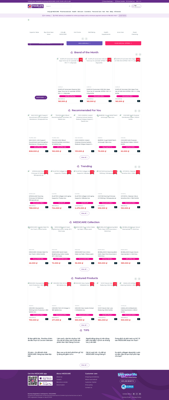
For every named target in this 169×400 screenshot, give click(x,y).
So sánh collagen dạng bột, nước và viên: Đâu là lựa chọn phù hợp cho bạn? (127, 354)
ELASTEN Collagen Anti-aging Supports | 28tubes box (84, 197)
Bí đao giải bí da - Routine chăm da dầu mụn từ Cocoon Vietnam (40, 339)
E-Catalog (47, 15)
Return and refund (91, 379)
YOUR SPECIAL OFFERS (122, 43)
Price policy (89, 385)
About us (59, 377)
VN (140, 1)
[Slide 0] (45, 43)
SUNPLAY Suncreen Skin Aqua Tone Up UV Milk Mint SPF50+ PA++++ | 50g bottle (127, 91)
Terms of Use (126, 397)
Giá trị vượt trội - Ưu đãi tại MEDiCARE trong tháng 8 (96, 353)
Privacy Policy (136, 397)
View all (84, 157)
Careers (59, 379)
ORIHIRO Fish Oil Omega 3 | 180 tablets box (61, 309)
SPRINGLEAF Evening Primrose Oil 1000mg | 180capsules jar (36, 198)
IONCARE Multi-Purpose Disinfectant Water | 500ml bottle (129, 142)
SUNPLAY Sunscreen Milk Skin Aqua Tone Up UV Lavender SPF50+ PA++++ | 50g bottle (99, 91)
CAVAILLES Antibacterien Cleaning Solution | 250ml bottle (129, 310)
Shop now (122, 15)
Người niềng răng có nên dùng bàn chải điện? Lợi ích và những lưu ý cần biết (98, 340)
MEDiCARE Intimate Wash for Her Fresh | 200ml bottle (38, 253)
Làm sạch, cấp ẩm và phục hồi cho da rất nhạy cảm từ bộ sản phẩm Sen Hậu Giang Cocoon (68, 340)
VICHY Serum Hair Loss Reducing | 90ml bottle (105, 309)
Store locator (61, 385)
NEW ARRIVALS (83, 43)
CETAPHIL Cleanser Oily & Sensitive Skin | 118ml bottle (130, 197)
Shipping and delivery (92, 377)
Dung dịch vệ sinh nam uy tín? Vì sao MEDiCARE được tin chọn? (127, 339)
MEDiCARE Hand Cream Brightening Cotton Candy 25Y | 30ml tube (60, 254)
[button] (136, 6)
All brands (117, 11)
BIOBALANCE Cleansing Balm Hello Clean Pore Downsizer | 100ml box (107, 254)
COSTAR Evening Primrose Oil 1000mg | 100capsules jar (107, 197)
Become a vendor (62, 382)
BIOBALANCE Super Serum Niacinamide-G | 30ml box (129, 253)
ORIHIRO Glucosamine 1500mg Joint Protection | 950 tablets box (38, 310)
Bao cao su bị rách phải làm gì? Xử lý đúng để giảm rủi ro (70, 353)
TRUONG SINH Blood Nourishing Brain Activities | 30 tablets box (61, 142)
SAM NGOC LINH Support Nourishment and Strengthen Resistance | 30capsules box (38, 142)
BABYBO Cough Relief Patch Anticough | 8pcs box (107, 141)
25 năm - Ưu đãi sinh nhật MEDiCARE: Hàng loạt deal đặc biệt (40, 354)
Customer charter (90, 382)
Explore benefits (127, 381)
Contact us (88, 387)
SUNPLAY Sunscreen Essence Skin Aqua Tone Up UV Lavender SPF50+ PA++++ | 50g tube (69, 91)
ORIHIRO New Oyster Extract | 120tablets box (84, 309)
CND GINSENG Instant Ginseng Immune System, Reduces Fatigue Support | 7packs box (83, 142)
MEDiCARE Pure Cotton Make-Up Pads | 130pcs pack (84, 253)
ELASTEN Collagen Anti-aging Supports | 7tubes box (61, 197)
